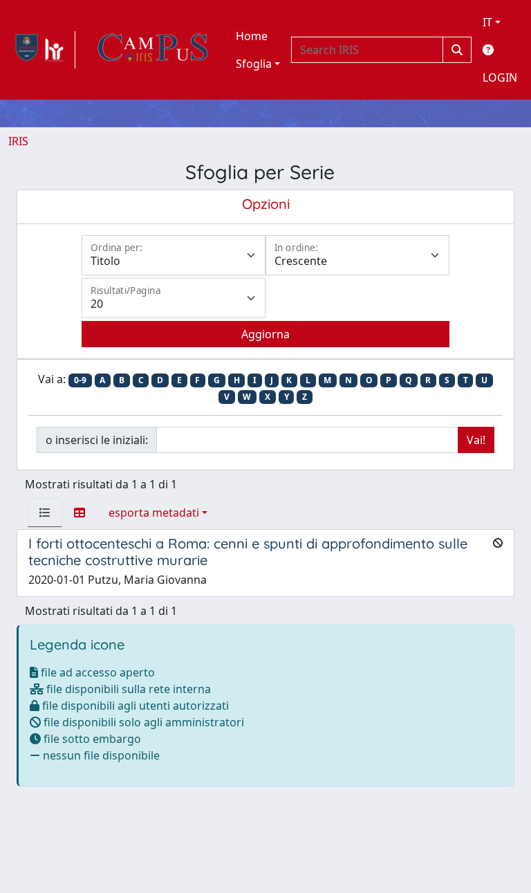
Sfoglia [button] (254, 63)
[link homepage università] (152, 49)
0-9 (80, 380)
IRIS (18, 141)
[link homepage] (41, 49)
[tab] (45, 512)
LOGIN (500, 77)
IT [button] (487, 22)
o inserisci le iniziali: (97, 440)
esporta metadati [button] (154, 512)
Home (252, 36)
